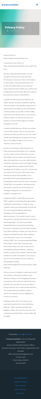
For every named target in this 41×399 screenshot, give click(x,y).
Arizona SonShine (10, 5)
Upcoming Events (20, 378)
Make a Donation (20, 389)
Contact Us (20, 393)
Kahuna (20, 334)
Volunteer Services (20, 382)
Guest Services (20, 386)
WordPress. (28, 334)
